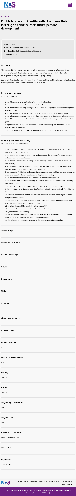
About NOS (43, 482)
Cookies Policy (54, 482)
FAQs (26, 482)
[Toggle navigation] (70, 5)
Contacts (33, 482)
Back (6, 16)
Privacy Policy (67, 482)
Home (20, 482)
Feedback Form (66, 484)
